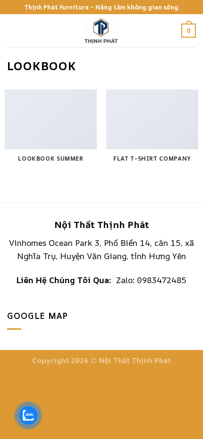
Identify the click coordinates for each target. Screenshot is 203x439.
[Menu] (13, 30)
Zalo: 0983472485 (151, 280)
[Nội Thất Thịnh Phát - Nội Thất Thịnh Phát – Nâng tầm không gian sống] (101, 30)
